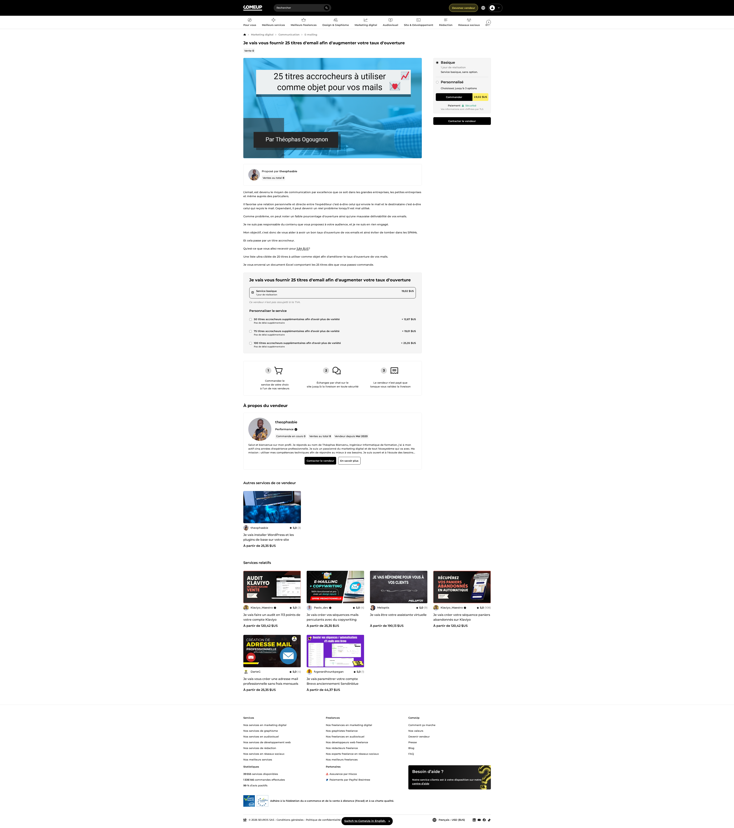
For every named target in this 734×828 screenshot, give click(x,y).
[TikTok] (489, 820)
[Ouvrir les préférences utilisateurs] (498, 7)
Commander (454, 97)
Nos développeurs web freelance (347, 742)
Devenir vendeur (419, 736)
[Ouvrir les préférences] (483, 8)
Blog (411, 748)
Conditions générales (290, 819)
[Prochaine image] (296, 587)
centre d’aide (420, 783)
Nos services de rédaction (259, 748)
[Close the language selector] (389, 821)
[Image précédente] (247, 587)
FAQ (411, 753)
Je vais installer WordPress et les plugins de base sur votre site (268, 537)
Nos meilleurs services (257, 759)
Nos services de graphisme (260, 730)
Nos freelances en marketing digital (349, 725)
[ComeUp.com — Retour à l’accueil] (252, 8)
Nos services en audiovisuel (261, 736)
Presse (412, 742)
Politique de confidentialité (323, 819)
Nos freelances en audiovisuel (345, 736)
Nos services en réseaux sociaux (263, 753)
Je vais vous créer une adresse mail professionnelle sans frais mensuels (270, 681)
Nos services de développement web (267, 742)
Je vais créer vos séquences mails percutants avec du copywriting (332, 617)
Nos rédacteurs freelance (342, 748)
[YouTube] (479, 820)
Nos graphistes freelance (342, 730)
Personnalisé (452, 82)
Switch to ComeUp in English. (365, 821)
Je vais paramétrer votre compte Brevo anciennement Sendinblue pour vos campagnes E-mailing (332, 683)
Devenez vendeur (463, 7)
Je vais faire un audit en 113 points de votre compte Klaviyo (271, 617)
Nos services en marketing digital (264, 725)
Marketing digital (262, 34)
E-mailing (311, 34)
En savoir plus (349, 460)
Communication (289, 34)
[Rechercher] (326, 8)
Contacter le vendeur (462, 121)
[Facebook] (484, 820)
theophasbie (288, 171)
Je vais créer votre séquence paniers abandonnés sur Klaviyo (461, 617)
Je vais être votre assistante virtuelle (398, 615)
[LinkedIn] (474, 820)
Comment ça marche (421, 725)
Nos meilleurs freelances (342, 759)
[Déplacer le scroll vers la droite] (488, 22)
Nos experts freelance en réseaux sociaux (352, 753)
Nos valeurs (415, 730)
